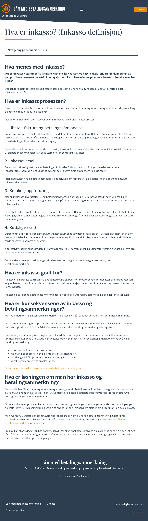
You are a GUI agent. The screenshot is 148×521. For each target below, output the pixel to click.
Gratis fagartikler (15, 510)
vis (44, 50)
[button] (81, 9)
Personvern (138, 512)
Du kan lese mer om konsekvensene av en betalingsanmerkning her (43, 368)
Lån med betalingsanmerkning (74, 462)
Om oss (51, 503)
